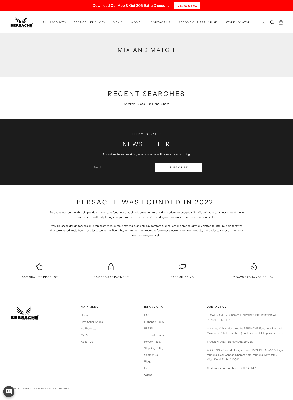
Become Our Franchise (197, 22)
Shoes (165, 104)
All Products (54, 22)
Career (148, 375)
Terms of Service (154, 335)
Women (137, 22)
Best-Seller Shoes (89, 22)
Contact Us (161, 22)
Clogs (141, 104)
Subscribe (179, 167)
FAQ (147, 315)
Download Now (187, 6)
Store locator (237, 22)
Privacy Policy (152, 342)
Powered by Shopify (54, 388)
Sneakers (129, 104)
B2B (146, 368)
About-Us (87, 342)
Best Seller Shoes (92, 322)
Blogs (147, 361)
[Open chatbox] (8, 391)
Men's (118, 22)
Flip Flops (153, 104)
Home (84, 315)
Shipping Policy (153, 348)
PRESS (148, 328)
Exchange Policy (154, 322)
